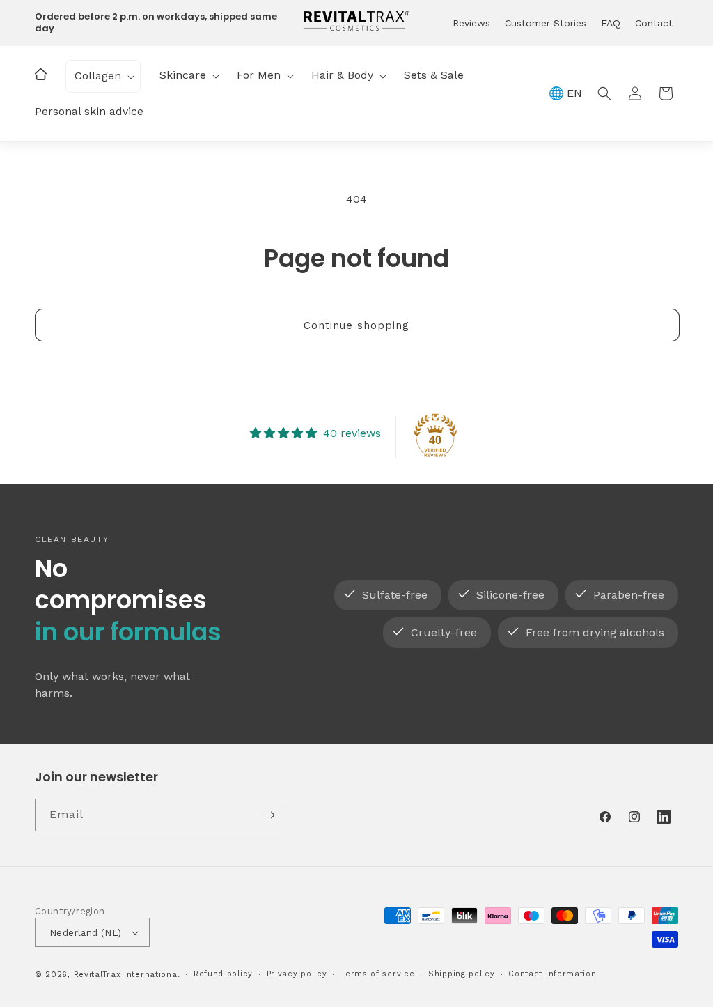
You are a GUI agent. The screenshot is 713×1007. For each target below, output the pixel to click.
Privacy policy (297, 973)
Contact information (552, 973)
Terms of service (377, 973)
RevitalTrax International (127, 974)
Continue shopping (356, 325)
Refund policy (223, 973)
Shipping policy (461, 973)
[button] (103, 76)
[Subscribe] (269, 815)
